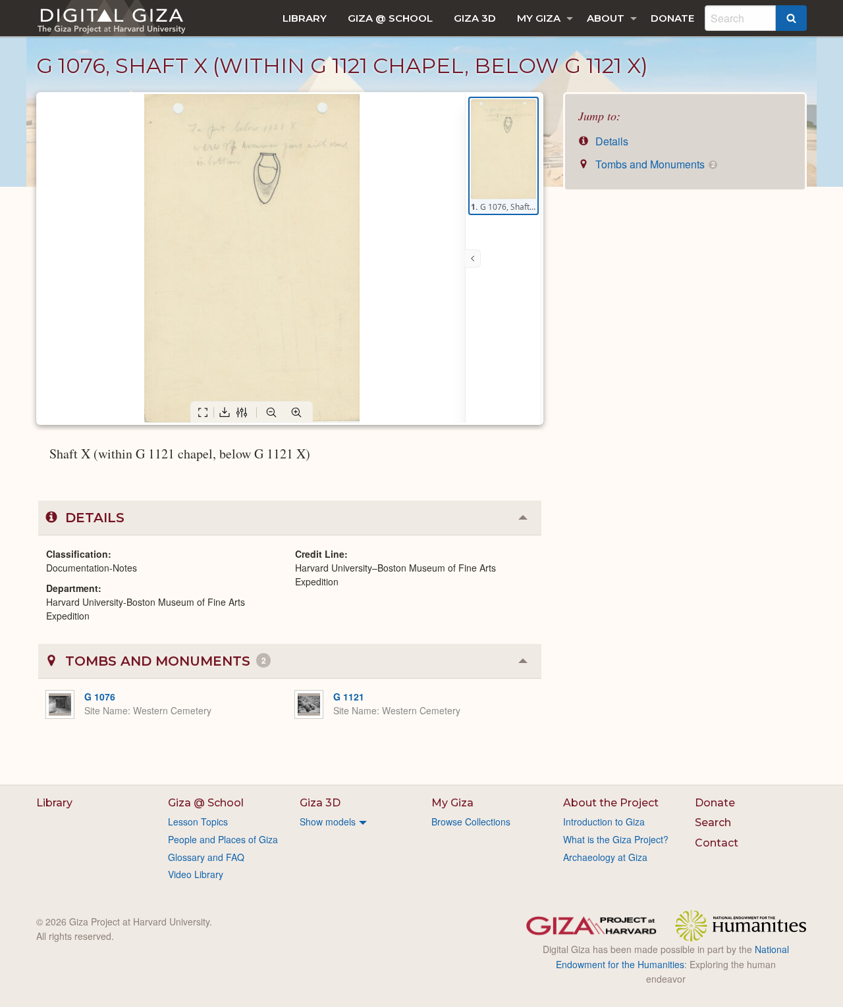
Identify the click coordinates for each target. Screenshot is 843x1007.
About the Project (611, 803)
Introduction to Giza (604, 821)
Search (713, 822)
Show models (328, 821)
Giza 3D (475, 18)
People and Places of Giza (223, 839)
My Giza (538, 18)
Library (305, 18)
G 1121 (348, 696)
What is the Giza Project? (615, 839)
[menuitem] (304, 18)
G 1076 (99, 696)
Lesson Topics (198, 821)
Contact (716, 843)
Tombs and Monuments (654, 164)
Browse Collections (470, 821)
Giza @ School (390, 18)
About (605, 18)
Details (610, 141)
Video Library (195, 874)
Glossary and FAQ (206, 857)
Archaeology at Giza (605, 857)
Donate (672, 18)
